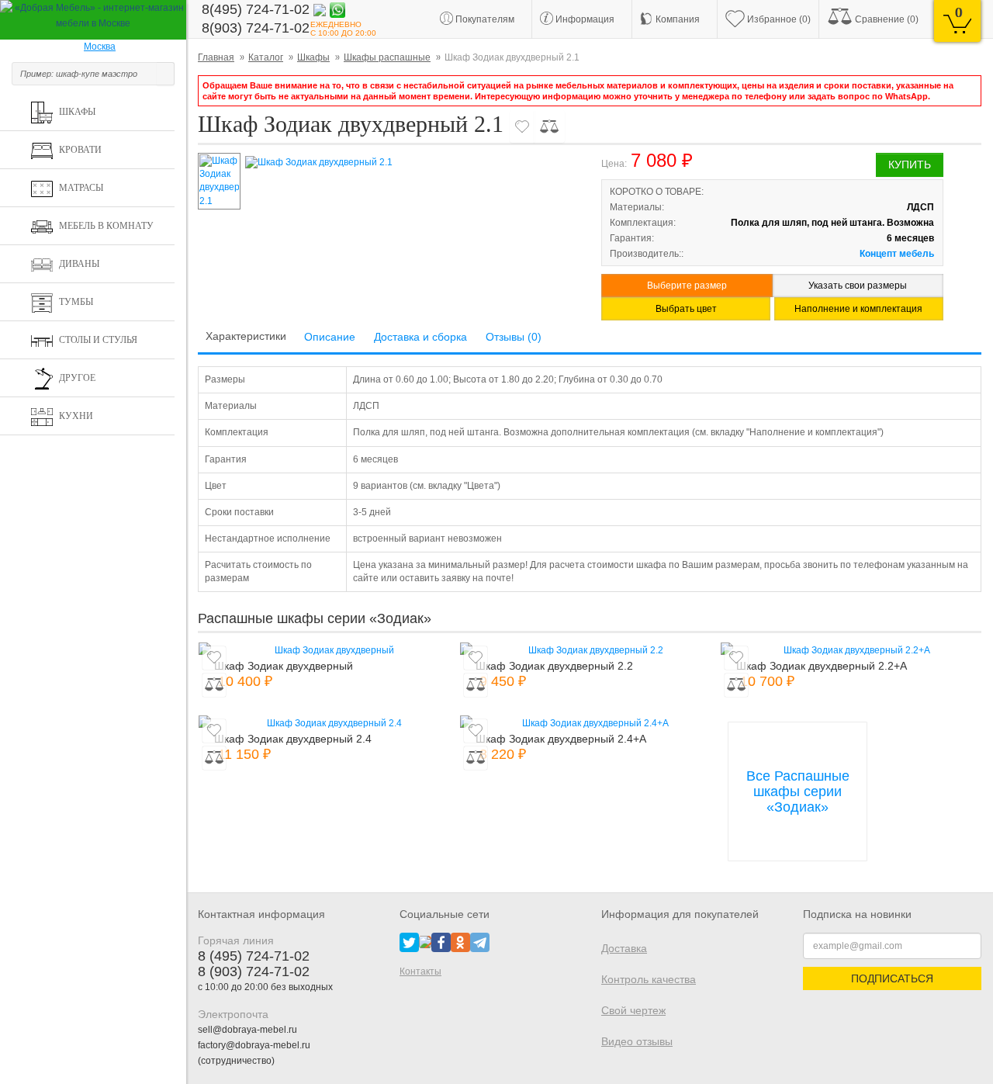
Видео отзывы (637, 1041)
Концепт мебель (897, 253)
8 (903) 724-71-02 (254, 971)
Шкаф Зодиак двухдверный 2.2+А (821, 666)
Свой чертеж (633, 1010)
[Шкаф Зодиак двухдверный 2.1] (410, 162)
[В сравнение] (549, 126)
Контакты (420, 971)
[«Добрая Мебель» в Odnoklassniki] (460, 941)
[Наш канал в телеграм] (480, 941)
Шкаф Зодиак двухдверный (283, 666)
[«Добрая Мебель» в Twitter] (409, 941)
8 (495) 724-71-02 (254, 956)
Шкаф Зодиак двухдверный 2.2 (554, 666)
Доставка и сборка (420, 337)
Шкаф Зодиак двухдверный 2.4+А (561, 738)
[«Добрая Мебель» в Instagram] (425, 941)
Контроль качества (648, 979)
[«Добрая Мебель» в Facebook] (441, 941)
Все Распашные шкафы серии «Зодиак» (797, 791)
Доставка (624, 948)
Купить (909, 164)
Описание (329, 337)
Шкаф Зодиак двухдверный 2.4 (293, 738)
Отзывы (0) (513, 337)
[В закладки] (522, 126)
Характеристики (246, 336)
